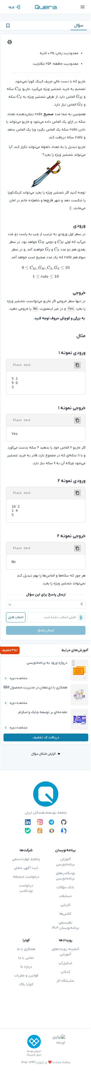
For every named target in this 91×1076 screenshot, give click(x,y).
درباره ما (26, 966)
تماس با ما (26, 958)
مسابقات (65, 896)
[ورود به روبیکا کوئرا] (52, 831)
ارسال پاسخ (46, 630)
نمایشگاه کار (65, 980)
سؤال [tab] (78, 25)
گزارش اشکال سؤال (43, 754)
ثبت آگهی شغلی (26, 868)
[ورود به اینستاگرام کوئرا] (40, 822)
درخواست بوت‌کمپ (26, 888)
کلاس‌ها (65, 913)
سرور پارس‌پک (33, 1054)
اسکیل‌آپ (65, 963)
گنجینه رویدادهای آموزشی (65, 952)
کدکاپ (65, 972)
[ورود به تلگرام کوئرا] (52, 822)
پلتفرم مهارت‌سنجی (26, 859)
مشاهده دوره (18, 678)
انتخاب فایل (15, 617)
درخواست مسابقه (26, 876)
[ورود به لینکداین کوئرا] (28, 822)
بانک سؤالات (65, 887)
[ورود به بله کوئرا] (28, 831)
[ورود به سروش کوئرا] (64, 831)
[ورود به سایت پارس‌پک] (34, 1042)
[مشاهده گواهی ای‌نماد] (55, 1045)
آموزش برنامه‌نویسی (65, 862)
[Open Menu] (82, 7)
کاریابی (65, 905)
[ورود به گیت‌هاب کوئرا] (64, 822)
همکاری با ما (26, 949)
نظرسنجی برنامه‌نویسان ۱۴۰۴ (65, 925)
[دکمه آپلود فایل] (80, 617)
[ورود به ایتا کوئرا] (40, 831)
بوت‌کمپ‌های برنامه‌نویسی (65, 876)
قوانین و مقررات (26, 975)
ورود (11, 7)
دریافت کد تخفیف (46, 737)
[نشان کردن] (8, 25)
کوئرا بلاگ (26, 984)
